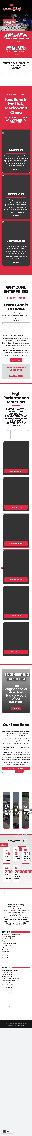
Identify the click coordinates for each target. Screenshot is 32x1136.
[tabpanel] (16, 332)
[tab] (16, 298)
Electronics (5, 951)
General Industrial (7, 956)
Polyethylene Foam (8, 976)
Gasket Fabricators (8, 958)
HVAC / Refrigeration (8, 937)
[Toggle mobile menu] (28, 5)
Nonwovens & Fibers (8, 981)
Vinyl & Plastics (7, 987)
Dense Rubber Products (9, 972)
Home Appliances (7, 945)
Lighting (4, 947)
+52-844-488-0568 (18, 924)
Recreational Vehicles (9, 943)
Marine (4, 941)
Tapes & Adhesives (8, 983)
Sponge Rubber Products (10, 970)
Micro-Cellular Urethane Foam (11, 978)
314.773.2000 (12, 910)
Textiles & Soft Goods (9, 939)
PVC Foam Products (8, 974)
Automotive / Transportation (11, 935)
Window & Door (7, 954)
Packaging (5, 949)
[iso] (16, 1006)
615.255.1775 (12, 917)
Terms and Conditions (18, 1025)
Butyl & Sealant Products (10, 985)
